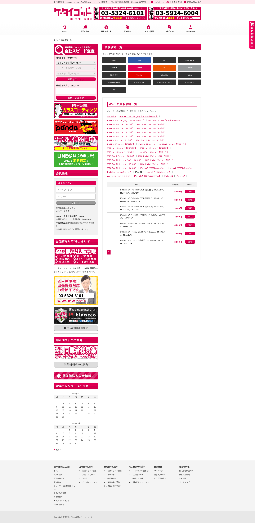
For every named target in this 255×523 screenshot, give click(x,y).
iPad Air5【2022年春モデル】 (152, 168)
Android (114, 67)
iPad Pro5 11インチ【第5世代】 (120, 124)
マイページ (159, 2)
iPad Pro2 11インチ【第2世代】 (120, 136)
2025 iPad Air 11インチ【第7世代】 (122, 164)
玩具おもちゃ (189, 82)
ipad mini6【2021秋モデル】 (119, 176)
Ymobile (139, 75)
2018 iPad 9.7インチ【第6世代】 (121, 156)
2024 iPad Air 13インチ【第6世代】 (155, 164)
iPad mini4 (168, 176)
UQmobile (164, 75)
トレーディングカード (164, 82)
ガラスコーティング (62, 501)
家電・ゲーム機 (139, 82)
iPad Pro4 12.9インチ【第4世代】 (151, 132)
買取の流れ (85, 31)
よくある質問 (148, 31)
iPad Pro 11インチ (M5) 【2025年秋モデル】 (126, 120)
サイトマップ (184, 482)
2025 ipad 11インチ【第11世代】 (172, 144)
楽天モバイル (114, 75)
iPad (139, 60)
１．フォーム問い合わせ (138, 471)
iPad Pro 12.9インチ (146, 144)
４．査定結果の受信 (112, 482)
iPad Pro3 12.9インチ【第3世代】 (151, 136)
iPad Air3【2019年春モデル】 (119, 172)
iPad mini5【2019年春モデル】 (147, 176)
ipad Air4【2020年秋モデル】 (181, 168)
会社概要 (182, 478)
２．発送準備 (109, 475)
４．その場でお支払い (88, 482)
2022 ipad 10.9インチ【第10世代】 (122, 148)
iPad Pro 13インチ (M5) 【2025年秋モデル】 (139, 116)
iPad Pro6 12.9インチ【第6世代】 (151, 124)
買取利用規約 (184, 475)
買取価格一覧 (106, 31)
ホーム (64, 31)
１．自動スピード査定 (88, 471)
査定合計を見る (194, 2)
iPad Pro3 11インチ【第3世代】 (120, 132)
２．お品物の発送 (136, 475)
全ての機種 (111, 116)
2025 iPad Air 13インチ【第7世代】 (160, 160)
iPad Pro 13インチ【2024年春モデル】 (165, 120)
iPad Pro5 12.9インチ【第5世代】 (151, 128)
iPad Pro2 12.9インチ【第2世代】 (150, 140)
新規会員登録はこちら (65, 208)
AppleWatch (189, 60)
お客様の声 (169, 31)
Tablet (190, 75)
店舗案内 (127, 31)
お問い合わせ (59, 505)
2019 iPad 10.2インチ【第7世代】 (154, 152)
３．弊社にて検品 (136, 478)
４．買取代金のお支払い (138, 482)
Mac (164, 60)
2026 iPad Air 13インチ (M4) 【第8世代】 (156, 156)
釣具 (114, 90)
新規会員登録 (175, 2)
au (164, 67)
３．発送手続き (110, 478)
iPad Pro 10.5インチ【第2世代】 (121, 144)
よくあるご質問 (60, 493)
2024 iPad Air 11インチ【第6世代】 (122, 168)
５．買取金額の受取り (113, 486)
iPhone (114, 60)
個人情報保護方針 (186, 471)
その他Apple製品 (114, 82)
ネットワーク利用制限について (64, 487)
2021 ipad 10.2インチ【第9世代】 (154, 148)
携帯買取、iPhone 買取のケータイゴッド (77, 517)
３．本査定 (83, 478)
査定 (190, 191)
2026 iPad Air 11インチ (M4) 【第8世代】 (124, 160)
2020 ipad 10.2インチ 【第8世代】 (121, 152)
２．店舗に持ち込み (87, 475)
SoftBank (190, 67)
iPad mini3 (180, 176)
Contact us (190, 31)
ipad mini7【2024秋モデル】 (159, 172)
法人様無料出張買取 (77, 328)
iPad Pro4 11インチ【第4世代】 (120, 128)
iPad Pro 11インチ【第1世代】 (120, 140)
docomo (139, 67)
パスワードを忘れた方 (65, 211)
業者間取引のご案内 (77, 364)
